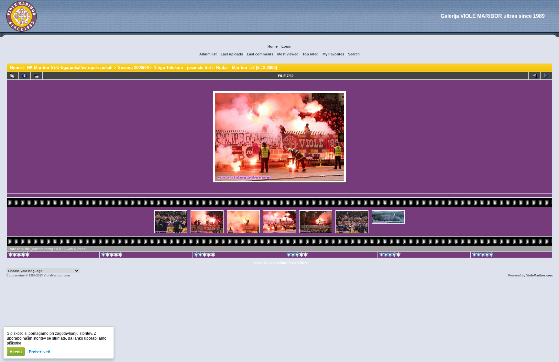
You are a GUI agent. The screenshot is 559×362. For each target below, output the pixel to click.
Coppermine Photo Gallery (288, 262)
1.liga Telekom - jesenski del (182, 67)
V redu (16, 352)
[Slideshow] (36, 75)
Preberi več (39, 352)
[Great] (482, 256)
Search (354, 54)
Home (273, 46)
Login (286, 46)
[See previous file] (534, 75)
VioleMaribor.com (539, 275)
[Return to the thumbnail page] (12, 75)
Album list (208, 54)
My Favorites (333, 54)
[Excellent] (389, 256)
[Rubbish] (18, 256)
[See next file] (546, 75)
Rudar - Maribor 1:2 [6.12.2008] (246, 67)
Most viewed (288, 54)
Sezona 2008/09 (133, 67)
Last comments (260, 54)
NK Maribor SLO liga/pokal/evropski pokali (70, 67)
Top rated (310, 54)
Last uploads (232, 54)
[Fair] (204, 256)
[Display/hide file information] (24, 75)
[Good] (297, 256)
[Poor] (111, 256)
